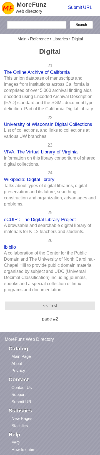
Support (18, 394)
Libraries (60, 38)
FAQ (15, 442)
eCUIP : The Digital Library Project (40, 219)
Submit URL (80, 7)
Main (22, 38)
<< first (50, 305)
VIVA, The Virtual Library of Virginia (41, 152)
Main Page (21, 356)
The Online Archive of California (37, 72)
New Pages (21, 418)
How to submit (24, 449)
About (16, 363)
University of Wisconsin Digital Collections (48, 124)
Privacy (18, 370)
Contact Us (21, 387)
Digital (77, 38)
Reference (39, 38)
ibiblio (10, 247)
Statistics (19, 425)
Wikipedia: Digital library (29, 179)
